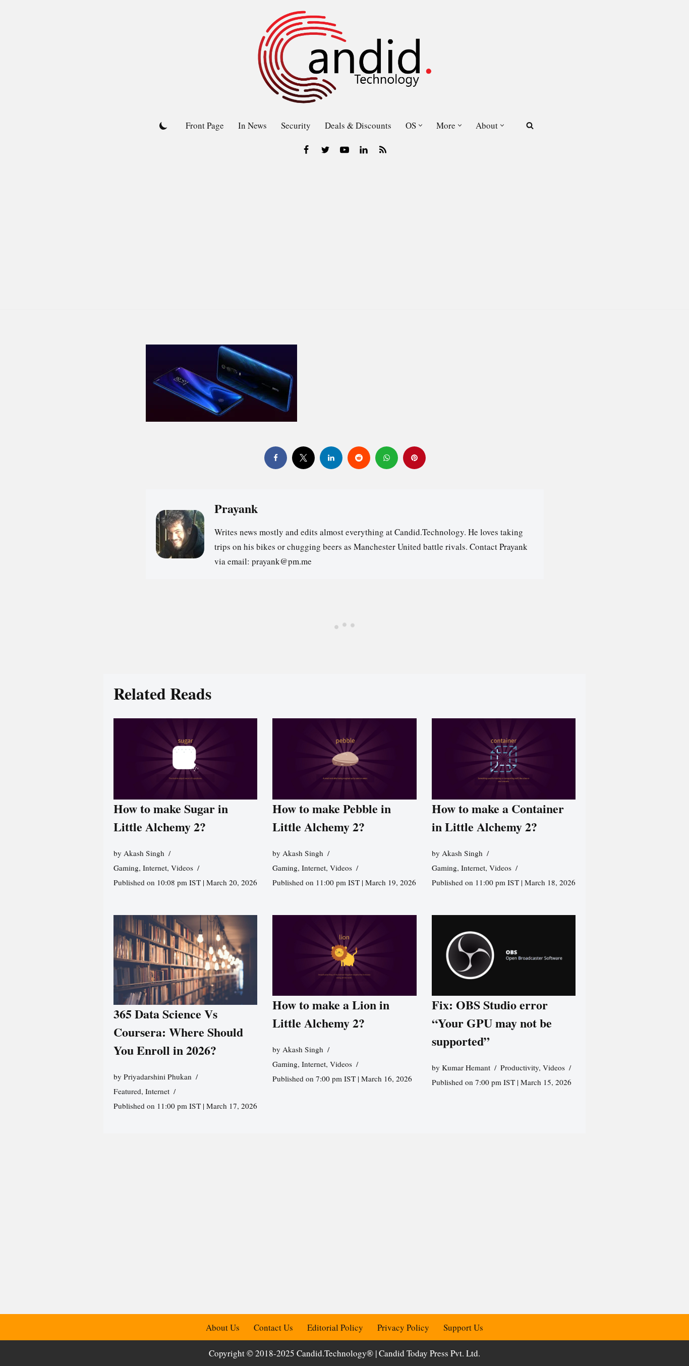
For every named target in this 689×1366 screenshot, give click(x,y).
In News (252, 125)
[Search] (530, 125)
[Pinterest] (414, 457)
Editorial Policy (335, 1327)
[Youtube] (344, 150)
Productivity (519, 1067)
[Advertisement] (344, 238)
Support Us (463, 1327)
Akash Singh (144, 853)
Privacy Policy (403, 1327)
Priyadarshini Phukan (158, 1076)
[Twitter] (325, 150)
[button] (420, 125)
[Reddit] (358, 457)
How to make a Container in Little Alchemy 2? (498, 817)
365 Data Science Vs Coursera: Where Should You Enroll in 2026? (178, 1032)
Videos (182, 868)
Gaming (126, 868)
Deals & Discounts (358, 125)
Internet (155, 868)
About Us (223, 1327)
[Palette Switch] (163, 126)
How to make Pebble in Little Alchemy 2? (331, 817)
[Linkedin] (364, 150)
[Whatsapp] (386, 457)
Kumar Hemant (466, 1067)
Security (296, 125)
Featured (127, 1091)
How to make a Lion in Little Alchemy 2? (330, 1014)
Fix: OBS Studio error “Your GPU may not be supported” (492, 1023)
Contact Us (273, 1327)
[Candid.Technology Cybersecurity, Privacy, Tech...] (344, 57)
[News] (383, 150)
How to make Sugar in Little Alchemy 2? (170, 817)
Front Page (205, 125)
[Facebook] (306, 150)
